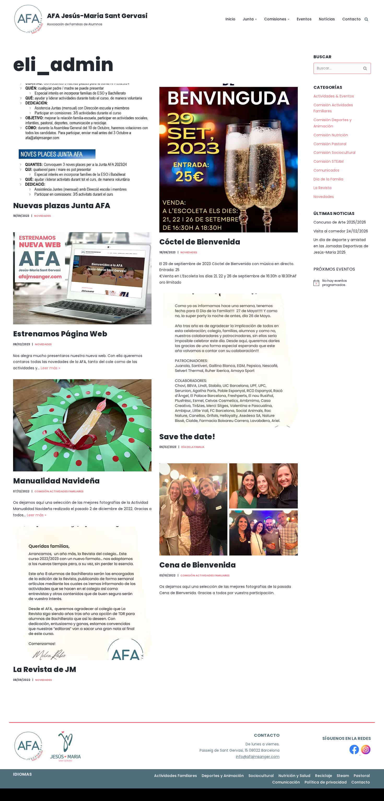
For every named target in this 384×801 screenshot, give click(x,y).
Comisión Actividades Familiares (59, 491)
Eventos (304, 19)
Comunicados (326, 170)
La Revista (322, 187)
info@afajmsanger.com (258, 756)
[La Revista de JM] (82, 593)
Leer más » (50, 368)
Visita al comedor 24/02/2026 (340, 231)
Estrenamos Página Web (60, 334)
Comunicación (286, 782)
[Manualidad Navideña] (82, 425)
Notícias (327, 19)
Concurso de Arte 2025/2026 (339, 222)
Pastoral (362, 775)
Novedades (42, 216)
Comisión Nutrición (330, 135)
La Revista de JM (44, 669)
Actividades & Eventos (333, 96)
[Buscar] (366, 19)
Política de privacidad (326, 782)
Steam (343, 775)
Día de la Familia (192, 447)
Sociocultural (261, 775)
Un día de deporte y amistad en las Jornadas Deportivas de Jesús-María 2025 (340, 246)
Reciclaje (323, 775)
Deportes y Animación (223, 775)
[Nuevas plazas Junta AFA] (82, 140)
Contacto (351, 19)
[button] (256, 19)
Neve (17, 794)
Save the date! (187, 437)
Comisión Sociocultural (334, 152)
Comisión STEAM (328, 161)
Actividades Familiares (175, 775)
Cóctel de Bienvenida (200, 242)
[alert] (342, 283)
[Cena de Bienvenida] (228, 509)
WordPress (70, 794)
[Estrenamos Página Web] (82, 278)
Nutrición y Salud (294, 775)
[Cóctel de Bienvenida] (228, 158)
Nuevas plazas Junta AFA (61, 206)
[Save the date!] (228, 360)
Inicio (230, 19)
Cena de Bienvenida (197, 565)
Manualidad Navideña (56, 481)
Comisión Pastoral (329, 144)
